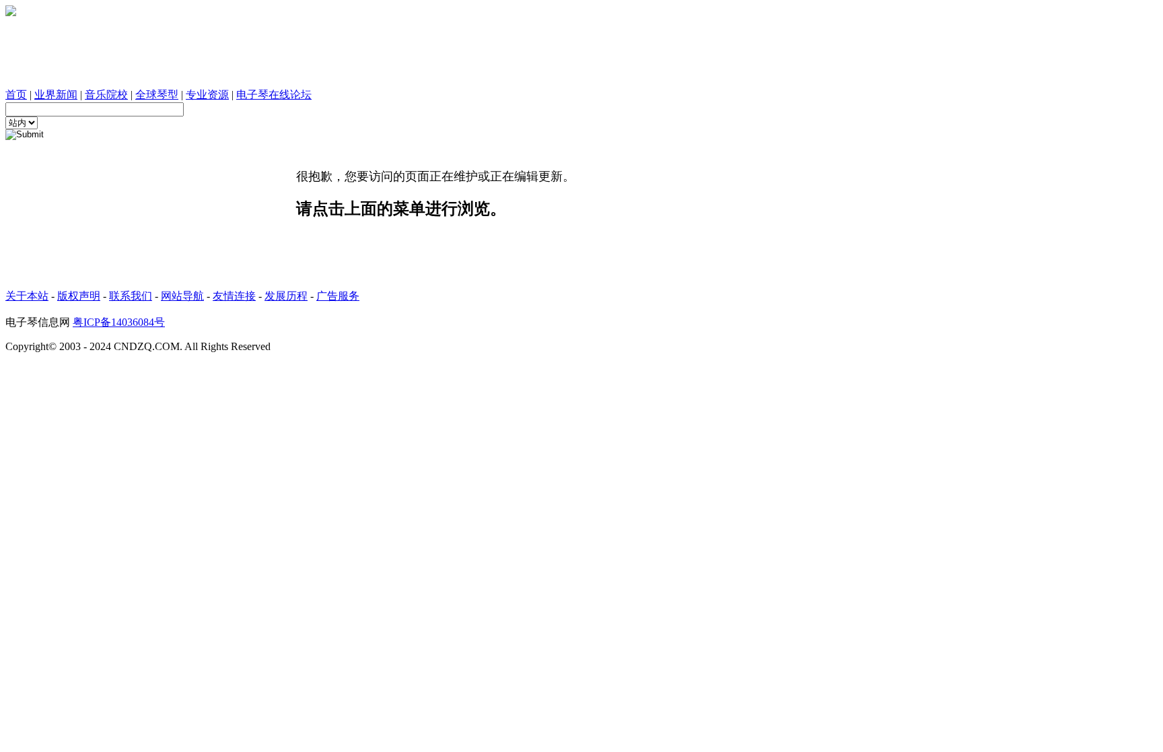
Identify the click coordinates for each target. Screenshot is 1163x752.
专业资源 (207, 94)
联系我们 (130, 296)
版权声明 (78, 296)
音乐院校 (106, 94)
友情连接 (234, 296)
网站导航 (182, 296)
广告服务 (337, 296)
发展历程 (286, 296)
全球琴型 (156, 94)
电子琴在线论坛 (274, 94)
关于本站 (26, 296)
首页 (16, 94)
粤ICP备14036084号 (119, 322)
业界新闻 (55, 94)
